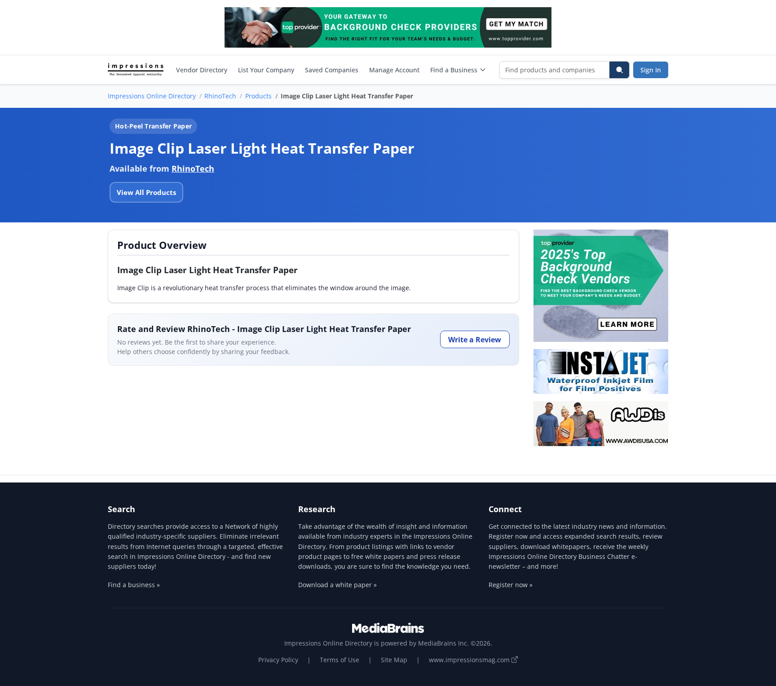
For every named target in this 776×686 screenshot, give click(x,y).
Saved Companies (331, 70)
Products (258, 96)
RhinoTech (220, 96)
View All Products (146, 192)
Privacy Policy (278, 659)
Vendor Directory (201, 70)
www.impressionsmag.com (470, 659)
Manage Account (394, 70)
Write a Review (474, 340)
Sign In (650, 70)
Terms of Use (339, 659)
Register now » (511, 584)
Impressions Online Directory (152, 96)
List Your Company (266, 70)
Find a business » (134, 584)
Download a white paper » (337, 584)
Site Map (394, 659)
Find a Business (453, 70)
